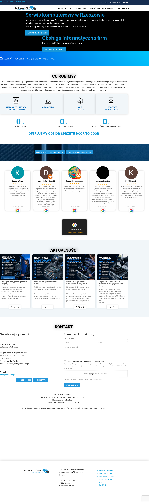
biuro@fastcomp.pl (7, 375)
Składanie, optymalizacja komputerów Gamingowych (76, 283)
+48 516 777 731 (21, 2)
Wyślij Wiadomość (72, 385)
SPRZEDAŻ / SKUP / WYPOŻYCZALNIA (101, 8)
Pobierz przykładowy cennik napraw (49, 152)
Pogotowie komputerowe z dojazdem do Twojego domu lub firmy (111, 284)
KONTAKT (125, 8)
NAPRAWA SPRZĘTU (64, 8)
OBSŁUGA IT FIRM (80, 8)
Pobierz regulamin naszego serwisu (79, 152)
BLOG (118, 8)
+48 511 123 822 (6, 2)
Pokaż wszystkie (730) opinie (74, 233)
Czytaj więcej (15, 307)
